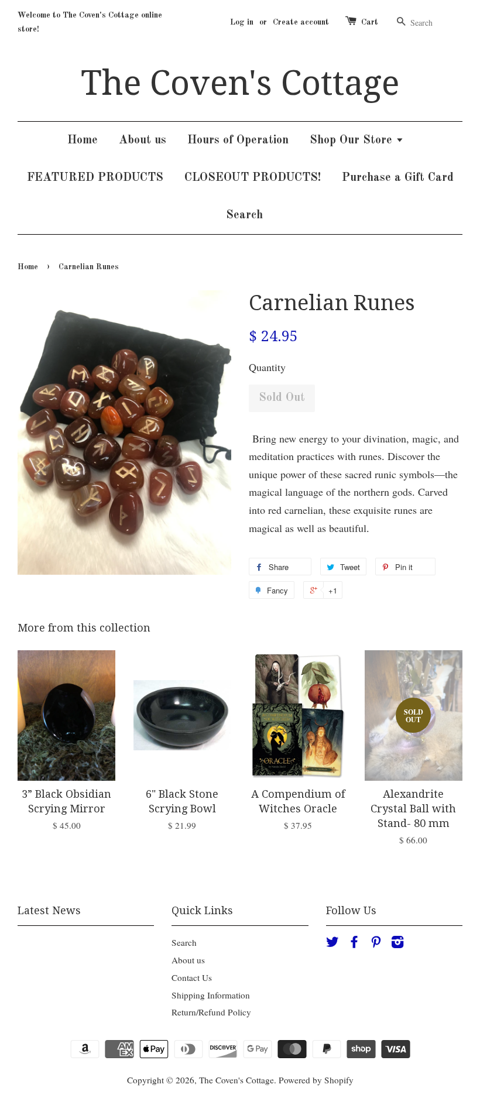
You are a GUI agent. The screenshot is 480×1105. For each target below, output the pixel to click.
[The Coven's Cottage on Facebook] (354, 943)
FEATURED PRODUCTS (95, 178)
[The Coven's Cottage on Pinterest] (375, 943)
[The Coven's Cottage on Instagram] (397, 943)
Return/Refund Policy (211, 1012)
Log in (241, 22)
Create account (301, 22)
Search (244, 215)
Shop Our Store (353, 140)
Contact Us (192, 977)
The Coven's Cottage (240, 83)
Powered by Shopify (316, 1080)
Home (82, 140)
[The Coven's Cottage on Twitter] (332, 943)
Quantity (267, 367)
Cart (369, 22)
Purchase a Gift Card (398, 178)
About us (142, 140)
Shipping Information (211, 995)
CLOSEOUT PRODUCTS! (252, 178)
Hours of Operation (238, 140)
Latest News (49, 910)
